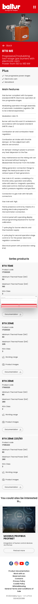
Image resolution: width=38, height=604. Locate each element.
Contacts (19, 578)
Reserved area (19, 576)
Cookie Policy (19, 583)
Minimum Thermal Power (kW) (14, 277)
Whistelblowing (19, 586)
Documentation (11, 314)
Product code (7, 269)
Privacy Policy (19, 581)
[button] (2, 529)
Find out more (19, 550)
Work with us (19, 573)
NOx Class (6, 291)
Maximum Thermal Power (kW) (15, 284)
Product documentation (19, 571)
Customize (19, 305)
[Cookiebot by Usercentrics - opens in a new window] (28, 296)
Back (9, 45)
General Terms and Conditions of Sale (19, 590)
